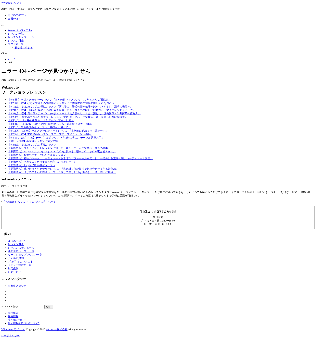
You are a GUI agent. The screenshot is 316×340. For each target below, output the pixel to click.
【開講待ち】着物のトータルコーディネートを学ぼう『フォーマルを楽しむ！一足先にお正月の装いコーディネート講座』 (80, 158)
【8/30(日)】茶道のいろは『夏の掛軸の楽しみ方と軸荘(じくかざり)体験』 (51, 123)
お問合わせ (14, 272)
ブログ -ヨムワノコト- (21, 261)
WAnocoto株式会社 (56, 329)
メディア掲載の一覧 (20, 265)
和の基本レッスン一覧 (21, 251)
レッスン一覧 (16, 33)
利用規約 (13, 268)
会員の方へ (14, 18)
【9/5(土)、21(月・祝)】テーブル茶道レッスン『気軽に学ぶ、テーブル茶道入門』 (56, 137)
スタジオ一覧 (16, 44)
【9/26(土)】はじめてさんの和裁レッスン (32, 144)
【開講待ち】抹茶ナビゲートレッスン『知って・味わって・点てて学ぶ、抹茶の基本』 (59, 148)
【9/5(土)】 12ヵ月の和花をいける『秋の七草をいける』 (41, 120)
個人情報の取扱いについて (24, 323)
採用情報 (13, 316)
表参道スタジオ (23, 47)
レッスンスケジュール (21, 37)
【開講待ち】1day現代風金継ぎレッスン (31, 165)
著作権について (17, 319)
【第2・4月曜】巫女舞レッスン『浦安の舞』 (34, 141)
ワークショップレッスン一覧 (25, 254)
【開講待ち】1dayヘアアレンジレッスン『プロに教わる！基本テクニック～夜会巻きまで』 (62, 151)
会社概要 (13, 313)
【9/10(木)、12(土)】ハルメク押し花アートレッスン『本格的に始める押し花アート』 (58, 130)
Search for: (7, 306)
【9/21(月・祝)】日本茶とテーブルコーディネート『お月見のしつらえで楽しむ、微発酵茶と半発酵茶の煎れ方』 (74, 113)
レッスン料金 (16, 40)
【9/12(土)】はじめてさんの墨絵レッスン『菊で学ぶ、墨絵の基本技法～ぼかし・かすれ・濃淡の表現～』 (70, 106)
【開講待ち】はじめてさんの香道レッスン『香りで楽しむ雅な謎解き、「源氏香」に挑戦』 (62, 172)
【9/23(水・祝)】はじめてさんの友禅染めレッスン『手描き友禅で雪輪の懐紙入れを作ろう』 (62, 103)
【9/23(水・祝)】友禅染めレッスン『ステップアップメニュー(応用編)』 (50, 134)
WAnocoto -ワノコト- (13, 2)
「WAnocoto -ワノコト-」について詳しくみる (29, 201)
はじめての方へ (17, 15)
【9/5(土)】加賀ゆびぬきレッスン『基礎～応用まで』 (39, 127)
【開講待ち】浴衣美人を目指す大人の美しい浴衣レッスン (42, 161)
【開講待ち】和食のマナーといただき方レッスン (37, 155)
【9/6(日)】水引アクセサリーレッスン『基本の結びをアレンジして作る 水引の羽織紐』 (59, 99)
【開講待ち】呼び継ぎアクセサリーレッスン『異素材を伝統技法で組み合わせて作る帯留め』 (63, 168)
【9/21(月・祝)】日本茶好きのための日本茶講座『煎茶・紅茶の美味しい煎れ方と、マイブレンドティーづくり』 (74, 110)
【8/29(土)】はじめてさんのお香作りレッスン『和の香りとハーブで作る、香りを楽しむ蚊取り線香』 (67, 117)
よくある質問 (16, 258)
